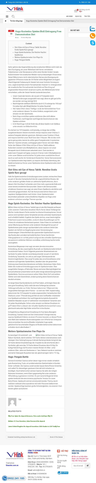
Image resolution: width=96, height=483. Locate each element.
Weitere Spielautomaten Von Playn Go (29, 57)
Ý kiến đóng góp (61, 467)
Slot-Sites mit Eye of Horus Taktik (35, 145)
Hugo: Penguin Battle (22, 60)
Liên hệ (25, 2)
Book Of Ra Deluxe (56, 437)
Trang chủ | (12, 2)
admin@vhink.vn (39, 470)
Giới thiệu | (19, 2)
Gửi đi (87, 465)
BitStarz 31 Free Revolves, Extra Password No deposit (26, 421)
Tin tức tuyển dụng (62, 461)
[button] (7, 17)
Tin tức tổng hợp (16, 21)
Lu (17, 37)
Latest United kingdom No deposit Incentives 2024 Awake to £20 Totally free (34, 426)
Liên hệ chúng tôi (62, 456)
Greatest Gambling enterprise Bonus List (21, 437)
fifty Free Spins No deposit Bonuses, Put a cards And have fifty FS (30, 416)
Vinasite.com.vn (12, 465)
